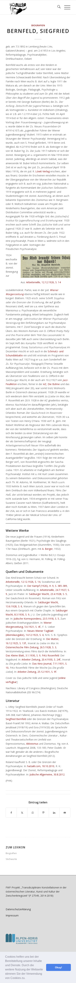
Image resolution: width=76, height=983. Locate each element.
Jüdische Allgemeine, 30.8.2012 (47, 774)
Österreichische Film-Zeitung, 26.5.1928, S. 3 (31, 647)
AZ (44, 384)
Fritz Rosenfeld (50, 655)
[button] (26, 978)
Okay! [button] (58, 967)
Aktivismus (32, 743)
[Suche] (57, 7)
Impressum (12, 915)
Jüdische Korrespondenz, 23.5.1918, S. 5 (36, 618)
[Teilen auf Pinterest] (43, 812)
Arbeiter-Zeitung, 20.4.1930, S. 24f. (41, 659)
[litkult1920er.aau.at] (31, 7)
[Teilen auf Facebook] (11, 812)
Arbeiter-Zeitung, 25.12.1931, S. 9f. (37, 671)
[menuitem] (57, 7)
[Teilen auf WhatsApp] (32, 812)
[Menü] (65, 7)
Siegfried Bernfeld (16, 719)
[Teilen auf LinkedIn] (54, 812)
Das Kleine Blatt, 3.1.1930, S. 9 (23, 655)
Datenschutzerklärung (18, 909)
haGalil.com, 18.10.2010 (40, 766)
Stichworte (11, 859)
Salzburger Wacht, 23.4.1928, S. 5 (48, 594)
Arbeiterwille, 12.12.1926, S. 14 (43, 282)
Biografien (38, 25)
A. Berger (47, 548)
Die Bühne (54, 384)
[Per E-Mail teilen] (65, 812)
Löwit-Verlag (42, 171)
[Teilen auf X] (22, 812)
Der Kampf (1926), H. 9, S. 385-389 (47, 585)
